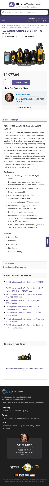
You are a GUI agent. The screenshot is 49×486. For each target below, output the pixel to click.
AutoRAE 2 (16, 25)
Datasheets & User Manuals (15, 267)
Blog (26, 411)
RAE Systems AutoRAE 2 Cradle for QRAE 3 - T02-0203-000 (24, 302)
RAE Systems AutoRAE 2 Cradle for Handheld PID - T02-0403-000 (24, 326)
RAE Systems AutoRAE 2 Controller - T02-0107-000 (25, 283)
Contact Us (17, 411)
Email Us (19, 102)
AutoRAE (9, 25)
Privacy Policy (28, 426)
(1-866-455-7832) (41, 18)
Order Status (8, 418)
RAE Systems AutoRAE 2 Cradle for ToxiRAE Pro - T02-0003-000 (24, 295)
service (33, 21)
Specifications (9, 263)
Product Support (22, 418)
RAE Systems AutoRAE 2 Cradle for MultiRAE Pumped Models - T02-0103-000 (24, 289)
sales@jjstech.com (36, 402)
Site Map (6, 428)
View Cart (35, 418)
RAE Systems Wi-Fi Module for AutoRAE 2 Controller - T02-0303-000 (23, 308)
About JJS (7, 411)
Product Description (12, 120)
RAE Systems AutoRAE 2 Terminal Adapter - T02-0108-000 (24, 314)
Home (3, 25)
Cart (46, 21)
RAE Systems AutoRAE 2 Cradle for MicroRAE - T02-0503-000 (25, 320)
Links (38, 426)
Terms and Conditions (11, 426)
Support (40, 21)
